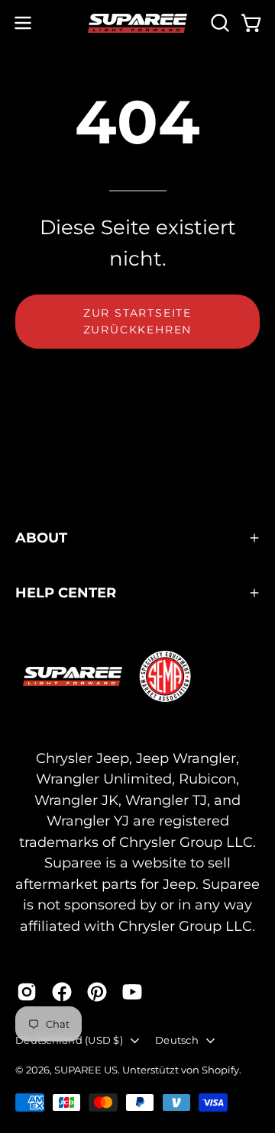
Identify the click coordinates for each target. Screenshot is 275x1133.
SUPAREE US (86, 1070)
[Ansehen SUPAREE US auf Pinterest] (97, 991)
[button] (218, 23)
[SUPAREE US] (137, 23)
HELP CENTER (65, 592)
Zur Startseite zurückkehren (137, 321)
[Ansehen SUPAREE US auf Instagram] (26, 991)
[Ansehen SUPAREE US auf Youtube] (132, 991)
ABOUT (41, 537)
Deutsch (177, 1040)
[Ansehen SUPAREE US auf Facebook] (61, 991)
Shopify (220, 1070)
